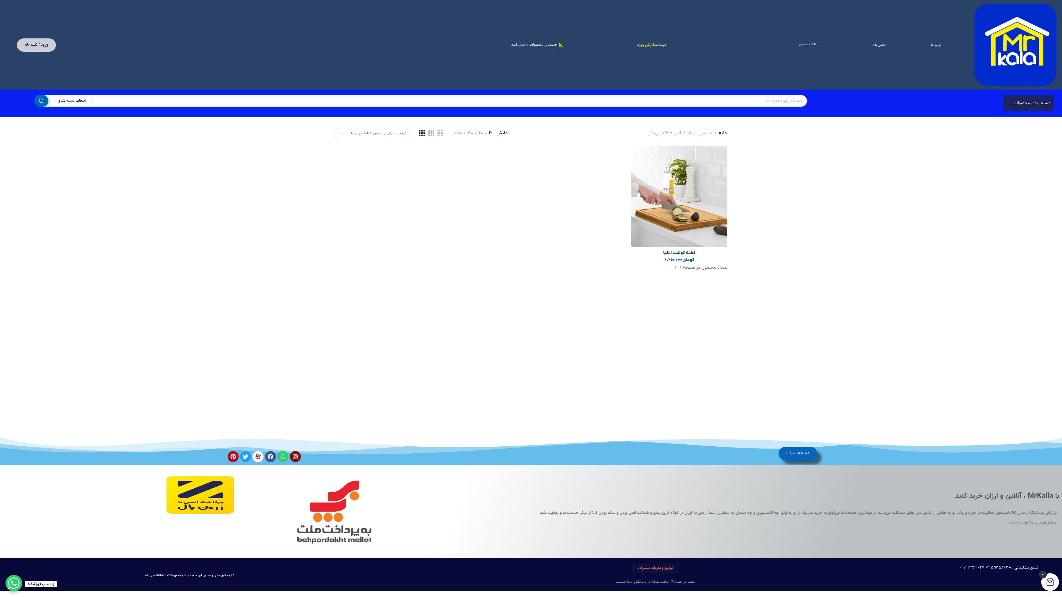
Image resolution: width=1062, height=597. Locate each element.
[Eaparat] (258, 456)
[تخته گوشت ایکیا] (679, 196)
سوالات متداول (809, 44)
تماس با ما (879, 45)
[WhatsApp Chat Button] (14, 583)
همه (458, 133)
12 (491, 133)
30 (470, 133)
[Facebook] (270, 456)
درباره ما (936, 45)
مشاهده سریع (641, 182)
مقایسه (641, 169)
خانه (723, 133)
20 (481, 133)
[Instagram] (295, 456)
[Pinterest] (233, 456)
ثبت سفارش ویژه (651, 45)
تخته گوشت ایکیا (679, 253)
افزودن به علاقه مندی (641, 156)
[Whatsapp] (282, 456)
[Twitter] (245, 456)
